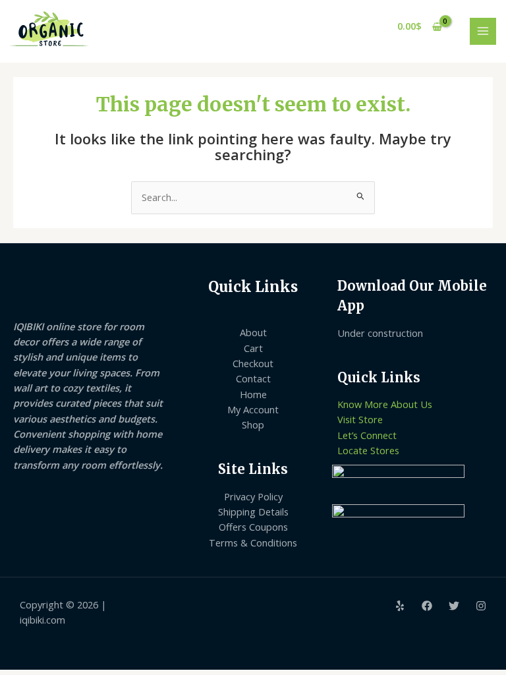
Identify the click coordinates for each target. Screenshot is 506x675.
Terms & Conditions (253, 542)
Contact (253, 378)
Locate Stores (368, 450)
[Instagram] (481, 606)
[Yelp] (400, 606)
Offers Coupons (253, 526)
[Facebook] (427, 606)
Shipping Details (253, 511)
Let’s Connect (367, 435)
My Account (253, 409)
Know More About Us (384, 404)
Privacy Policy (253, 496)
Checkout (253, 363)
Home (253, 394)
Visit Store (360, 419)
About (253, 332)
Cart (253, 348)
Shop (253, 424)
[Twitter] (454, 606)
